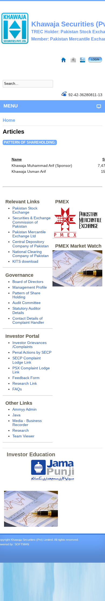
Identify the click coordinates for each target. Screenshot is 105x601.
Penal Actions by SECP (31, 352)
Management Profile (29, 287)
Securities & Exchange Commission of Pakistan (31, 222)
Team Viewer (23, 436)
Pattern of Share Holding (26, 295)
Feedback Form (26, 378)
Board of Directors (27, 281)
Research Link (24, 383)
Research (20, 430)
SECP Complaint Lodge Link (26, 360)
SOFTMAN (22, 544)
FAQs (17, 389)
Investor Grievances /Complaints (29, 344)
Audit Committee (26, 302)
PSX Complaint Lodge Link (31, 370)
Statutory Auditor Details (26, 310)
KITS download (25, 261)
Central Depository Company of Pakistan (30, 243)
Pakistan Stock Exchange (24, 210)
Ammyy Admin (24, 409)
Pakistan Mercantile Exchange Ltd (29, 234)
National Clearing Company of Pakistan (30, 253)
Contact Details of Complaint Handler (28, 320)
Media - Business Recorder (27, 422)
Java (16, 415)
